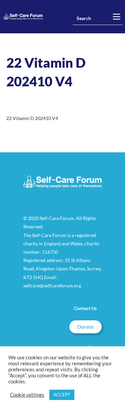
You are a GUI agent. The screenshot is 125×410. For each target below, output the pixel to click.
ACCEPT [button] (61, 394)
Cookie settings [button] (27, 395)
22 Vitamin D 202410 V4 (32, 118)
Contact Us (85, 308)
